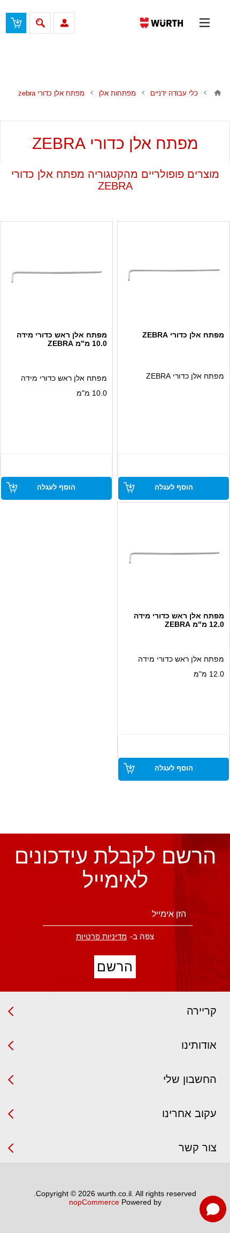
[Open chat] (213, 1209)
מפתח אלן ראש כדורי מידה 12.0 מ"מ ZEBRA (179, 620)
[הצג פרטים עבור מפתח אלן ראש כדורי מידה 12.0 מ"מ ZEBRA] (174, 555)
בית (217, 92)
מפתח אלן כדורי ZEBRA (183, 335)
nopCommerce (94, 1202)
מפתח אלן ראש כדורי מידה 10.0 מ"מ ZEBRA (62, 339)
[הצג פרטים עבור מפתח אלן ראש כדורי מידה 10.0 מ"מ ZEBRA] (56, 275)
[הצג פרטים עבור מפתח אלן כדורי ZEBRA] (174, 275)
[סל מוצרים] (16, 23)
